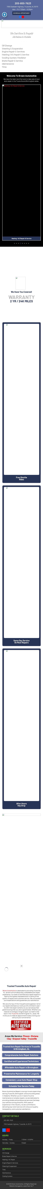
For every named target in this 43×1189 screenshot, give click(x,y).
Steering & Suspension (9, 1166)
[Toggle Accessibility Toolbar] (4, 14)
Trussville (15, 1014)
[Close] (21, 966)
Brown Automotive (9, 991)
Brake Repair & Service (9, 1156)
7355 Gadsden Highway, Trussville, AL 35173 (17, 1124)
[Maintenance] (21, 160)
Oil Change (5, 1153)
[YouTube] (23, 17)
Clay (9, 1038)
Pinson (26, 1036)
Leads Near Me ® (28, 1186)
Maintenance (21, 238)
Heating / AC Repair (8, 1160)
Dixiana (34, 1036)
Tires (4, 1169)
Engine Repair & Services (10, 1163)
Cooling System (7, 1176)
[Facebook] (20, 17)
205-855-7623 (8, 1120)
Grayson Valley (19, 1038)
